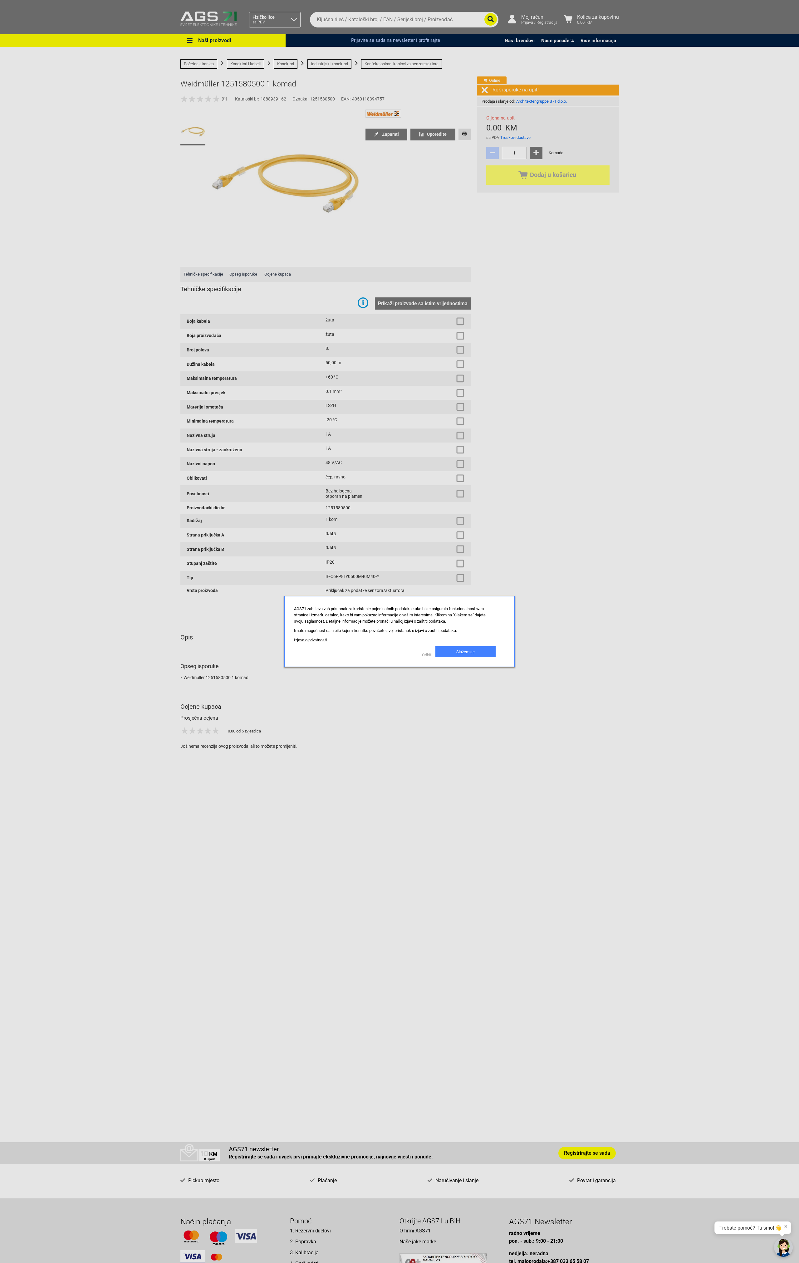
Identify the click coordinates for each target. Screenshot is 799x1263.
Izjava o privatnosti (310, 640)
